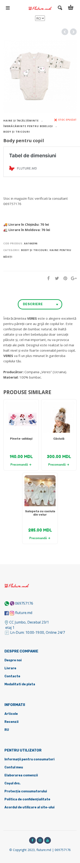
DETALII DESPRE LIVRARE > (25, 212)
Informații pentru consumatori (29, 759)
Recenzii (11, 722)
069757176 (24, 603)
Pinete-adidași (21, 438)
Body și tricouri (16, 131)
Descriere (33, 304)
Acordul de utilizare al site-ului (29, 807)
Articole (11, 714)
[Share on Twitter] (55, 278)
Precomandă (19, 464)
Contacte (12, 676)
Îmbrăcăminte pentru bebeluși (28, 126)
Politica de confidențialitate (27, 799)
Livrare (10, 668)
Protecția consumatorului (25, 791)
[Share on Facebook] (47, 278)
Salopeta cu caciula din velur (40, 513)
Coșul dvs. (12, 783)
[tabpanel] (21, 419)
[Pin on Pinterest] (64, 278)
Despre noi (13, 660)
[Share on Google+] (72, 278)
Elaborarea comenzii (21, 775)
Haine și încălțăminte (21, 120)
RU (6, 730)
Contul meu (13, 767)
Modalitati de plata (19, 684)
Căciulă (58, 438)
